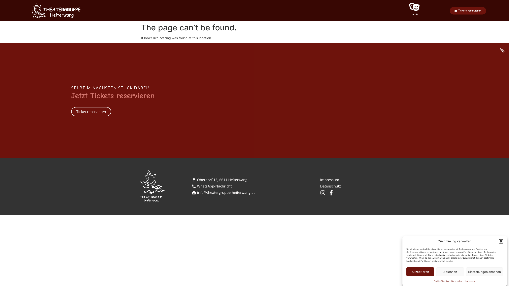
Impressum (470, 281)
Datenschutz (457, 281)
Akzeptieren (420, 272)
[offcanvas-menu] (414, 7)
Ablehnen (450, 272)
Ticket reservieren (91, 111)
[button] (501, 241)
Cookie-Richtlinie (441, 281)
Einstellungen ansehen (484, 272)
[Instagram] (322, 192)
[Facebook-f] (331, 192)
